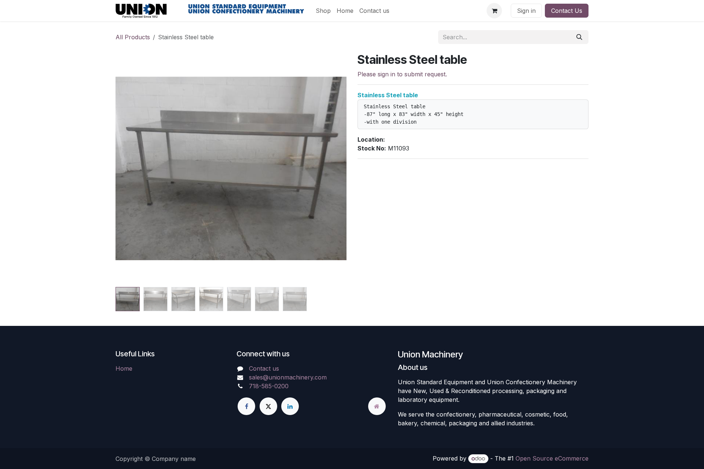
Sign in (526, 10)
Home (123, 368)
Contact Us (566, 10)
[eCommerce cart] (494, 10)
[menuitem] (323, 10)
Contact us (264, 368)
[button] (135, 168)
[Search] (579, 37)
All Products (132, 37)
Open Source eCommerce (552, 458)
